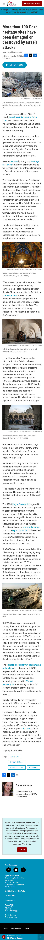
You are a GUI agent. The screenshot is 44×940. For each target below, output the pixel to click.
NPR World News (16, 762)
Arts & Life (14, 757)
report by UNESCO (21, 530)
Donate (22, 849)
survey (14, 161)
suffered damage (31, 527)
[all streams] (41, 937)
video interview (9, 295)
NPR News (33, 767)
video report (27, 728)
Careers (8, 909)
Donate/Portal (33, 4)
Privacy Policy (10, 896)
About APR (9, 905)
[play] (3, 937)
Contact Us (9, 907)
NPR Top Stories (16, 767)
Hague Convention (21, 504)
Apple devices (10, 915)
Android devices (11, 917)
